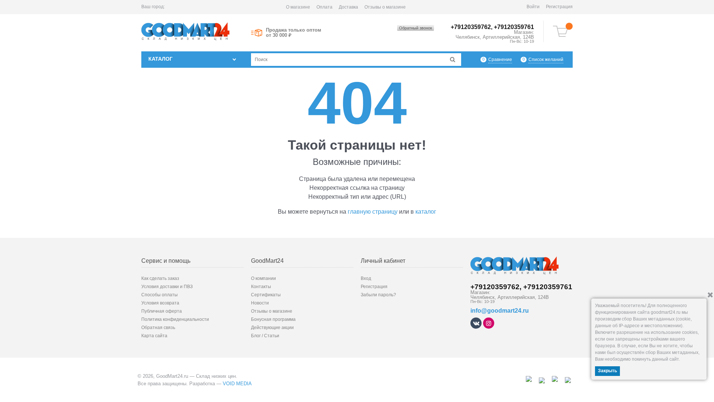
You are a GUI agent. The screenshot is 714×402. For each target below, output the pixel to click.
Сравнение (500, 59)
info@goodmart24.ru (499, 310)
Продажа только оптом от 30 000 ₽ (293, 33)
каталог (425, 211)
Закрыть (607, 370)
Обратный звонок (415, 28)
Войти (533, 6)
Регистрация (559, 6)
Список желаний (545, 59)
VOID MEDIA (237, 383)
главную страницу (373, 211)
